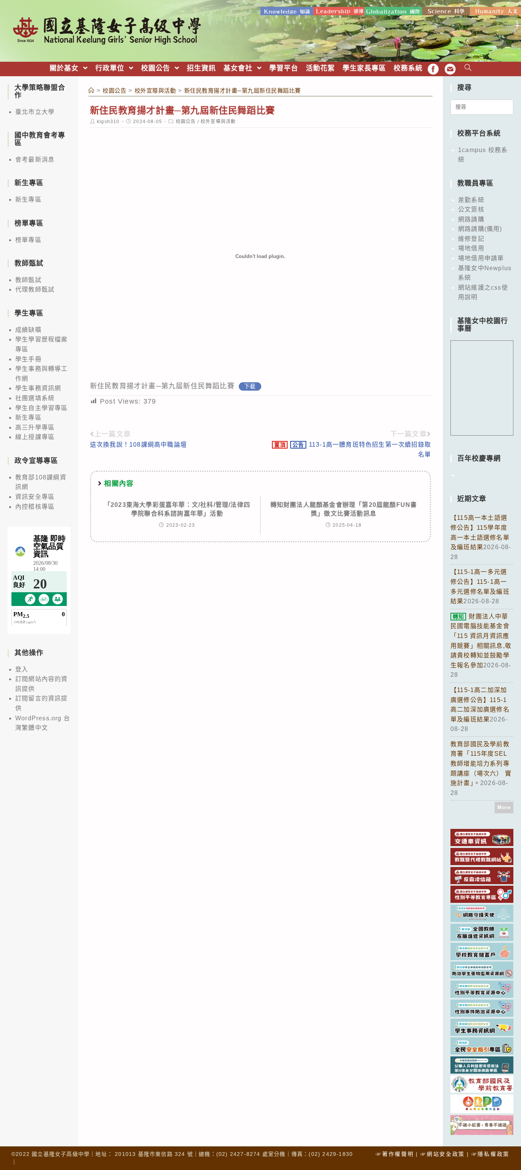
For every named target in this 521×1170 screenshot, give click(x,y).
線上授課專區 (35, 437)
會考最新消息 (35, 159)
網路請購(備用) (480, 229)
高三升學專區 (35, 427)
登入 (21, 669)
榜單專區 (28, 240)
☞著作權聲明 (395, 1154)
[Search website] (468, 68)
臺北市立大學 (35, 112)
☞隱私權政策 (490, 1154)
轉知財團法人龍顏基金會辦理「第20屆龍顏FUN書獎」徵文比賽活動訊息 (343, 509)
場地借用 (471, 248)
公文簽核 (471, 209)
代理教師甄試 (35, 289)
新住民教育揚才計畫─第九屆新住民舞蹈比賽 (162, 386)
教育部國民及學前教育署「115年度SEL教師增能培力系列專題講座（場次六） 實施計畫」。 (480, 763)
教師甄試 (28, 280)
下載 (250, 386)
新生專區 (28, 199)
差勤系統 (471, 200)
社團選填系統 (35, 398)
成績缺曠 (28, 330)
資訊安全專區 (35, 497)
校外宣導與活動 (218, 121)
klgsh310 (108, 121)
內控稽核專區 (35, 506)
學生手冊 (28, 359)
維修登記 (471, 239)
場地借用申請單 (481, 258)
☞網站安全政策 (442, 1154)
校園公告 (186, 121)
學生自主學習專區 (41, 408)
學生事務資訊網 (38, 388)
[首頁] (91, 90)
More (504, 807)
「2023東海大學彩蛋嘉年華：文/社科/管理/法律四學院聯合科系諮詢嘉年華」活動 (177, 509)
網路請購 (471, 219)
